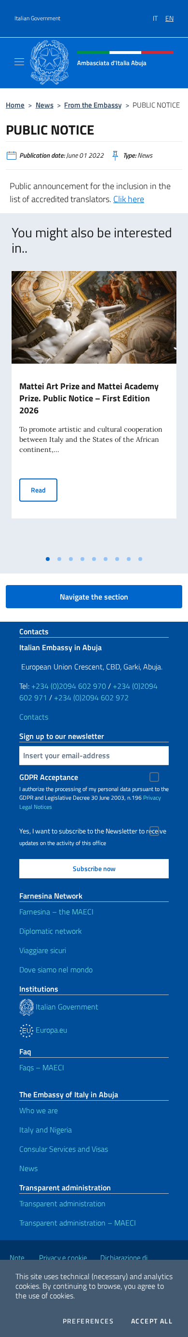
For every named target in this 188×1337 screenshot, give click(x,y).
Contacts (33, 717)
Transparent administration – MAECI (77, 1222)
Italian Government (37, 18)
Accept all (152, 1321)
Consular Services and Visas (63, 1149)
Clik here (128, 198)
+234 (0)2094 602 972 (91, 697)
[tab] (48, 559)
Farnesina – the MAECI (56, 911)
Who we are (38, 1110)
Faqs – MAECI (41, 1067)
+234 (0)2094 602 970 (68, 686)
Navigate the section (94, 596)
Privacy (152, 797)
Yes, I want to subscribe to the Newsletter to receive (92, 831)
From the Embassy (92, 104)
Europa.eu (50, 1030)
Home (15, 104)
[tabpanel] (94, 410)
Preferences (88, 1321)
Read (44, 489)
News (45, 104)
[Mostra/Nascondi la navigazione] (19, 62)
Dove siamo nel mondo (56, 969)
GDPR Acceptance (48, 777)
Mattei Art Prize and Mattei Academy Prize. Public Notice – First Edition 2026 (89, 398)
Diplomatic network (50, 931)
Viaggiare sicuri (42, 950)
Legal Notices (35, 806)
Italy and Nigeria (45, 1129)
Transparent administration (62, 1203)
